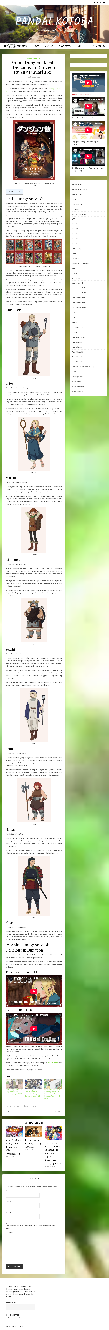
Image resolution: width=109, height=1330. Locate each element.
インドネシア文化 (78, 381)
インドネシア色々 (78, 386)
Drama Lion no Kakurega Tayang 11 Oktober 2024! (33, 1143)
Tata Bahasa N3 (77, 352)
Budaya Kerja (77, 194)
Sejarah (74, 332)
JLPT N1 (75, 224)
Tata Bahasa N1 (77, 342)
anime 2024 (17, 1106)
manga (34, 1106)
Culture (49, 46)
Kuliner (74, 268)
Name (8, 1191)
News (80, 46)
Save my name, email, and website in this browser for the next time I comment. (31, 1226)
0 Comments (57, 1111)
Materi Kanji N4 (77, 278)
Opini (73, 317)
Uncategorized (77, 376)
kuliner (26, 1106)
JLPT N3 (75, 234)
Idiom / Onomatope (79, 214)
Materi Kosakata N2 (79, 293)
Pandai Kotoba (54, 22)
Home (8, 46)
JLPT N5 (75, 243)
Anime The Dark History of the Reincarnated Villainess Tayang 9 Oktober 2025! (14, 1147)
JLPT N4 (75, 239)
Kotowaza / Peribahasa (80, 263)
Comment (9, 1232)
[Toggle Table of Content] (18, 191)
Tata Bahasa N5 (77, 362)
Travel (74, 372)
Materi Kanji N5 (77, 283)
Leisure (74, 273)
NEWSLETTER (14, 1315)
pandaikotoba (53, 1063)
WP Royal (20, 1326)
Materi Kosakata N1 (79, 288)
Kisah (74, 253)
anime (9, 1106)
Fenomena (75, 209)
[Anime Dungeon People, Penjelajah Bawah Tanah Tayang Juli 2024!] (14, 1083)
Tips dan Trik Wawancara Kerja (83, 367)
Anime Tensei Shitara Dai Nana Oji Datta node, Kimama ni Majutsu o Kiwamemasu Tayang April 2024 (53, 1153)
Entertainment (34, 59)
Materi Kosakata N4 (79, 303)
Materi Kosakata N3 (79, 298)
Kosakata (75, 258)
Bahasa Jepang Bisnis (79, 189)
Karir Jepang (65, 46)
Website (9, 1212)
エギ (9, 1111)
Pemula (74, 322)
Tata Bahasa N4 (77, 357)
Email (8, 1201)
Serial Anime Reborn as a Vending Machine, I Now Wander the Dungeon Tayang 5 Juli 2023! (52, 1094)
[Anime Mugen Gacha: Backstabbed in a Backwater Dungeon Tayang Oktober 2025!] (33, 1083)
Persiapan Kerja (77, 327)
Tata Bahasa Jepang (79, 337)
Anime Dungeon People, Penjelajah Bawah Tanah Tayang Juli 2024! (14, 1092)
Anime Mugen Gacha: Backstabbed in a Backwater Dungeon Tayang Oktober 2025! (32, 1093)
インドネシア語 (95, 46)
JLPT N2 (75, 229)
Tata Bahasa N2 (77, 347)
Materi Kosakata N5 (79, 307)
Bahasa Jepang (21, 46)
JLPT (37, 46)
